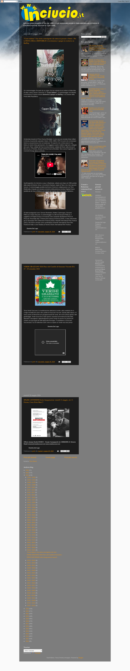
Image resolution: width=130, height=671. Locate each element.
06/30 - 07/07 (31, 540)
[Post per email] (59, 231)
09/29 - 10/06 (31, 507)
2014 (27, 631)
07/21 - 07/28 (31, 532)
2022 (27, 611)
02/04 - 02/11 (31, 598)
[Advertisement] (50, 249)
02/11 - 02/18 (31, 595)
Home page (50, 457)
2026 (27, 470)
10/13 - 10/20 (31, 502)
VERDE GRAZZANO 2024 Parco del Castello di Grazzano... (45, 555)
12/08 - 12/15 (31, 482)
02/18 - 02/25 (31, 593)
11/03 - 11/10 (31, 495)
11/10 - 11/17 (31, 492)
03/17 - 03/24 (31, 583)
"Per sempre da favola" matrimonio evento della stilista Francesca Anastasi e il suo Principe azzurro (97, 48)
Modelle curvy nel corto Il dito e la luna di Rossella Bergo (96, 109)
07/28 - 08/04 (31, 530)
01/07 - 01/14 (31, 605)
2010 (27, 641)
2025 (27, 472)
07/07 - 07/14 (31, 537)
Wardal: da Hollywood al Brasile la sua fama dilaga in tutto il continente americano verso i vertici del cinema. (97, 62)
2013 (27, 633)
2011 (27, 638)
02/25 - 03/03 (31, 590)
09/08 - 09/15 (31, 515)
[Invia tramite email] (63, 232)
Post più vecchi (70, 457)
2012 (27, 636)
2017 (27, 623)
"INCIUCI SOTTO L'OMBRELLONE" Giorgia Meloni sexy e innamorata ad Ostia (96, 77)
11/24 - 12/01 (31, 487)
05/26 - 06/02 (31, 550)
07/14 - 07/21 (31, 535)
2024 (27, 475)
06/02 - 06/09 (31, 547)
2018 (27, 621)
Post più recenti (30, 457)
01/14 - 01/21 (31, 603)
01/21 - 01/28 (31, 600)
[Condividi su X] (66, 232)
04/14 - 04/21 (31, 573)
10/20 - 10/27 (31, 500)
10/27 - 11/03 (31, 497)
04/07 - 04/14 (31, 575)
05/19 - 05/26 (31, 560)
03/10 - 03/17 (31, 585)
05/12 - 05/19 (31, 563)
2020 (27, 616)
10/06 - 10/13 (31, 505)
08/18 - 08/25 (31, 522)
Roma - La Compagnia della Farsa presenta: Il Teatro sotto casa (97, 147)
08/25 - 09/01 (31, 520)
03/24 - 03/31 (31, 580)
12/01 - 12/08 (31, 485)
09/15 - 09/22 (31, 512)
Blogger (81, 657)
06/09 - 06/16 (31, 545)
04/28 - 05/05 (31, 568)
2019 (27, 618)
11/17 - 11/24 (31, 490)
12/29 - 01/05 (31, 477)
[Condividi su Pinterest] (70, 232)
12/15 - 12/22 (31, 480)
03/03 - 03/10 (31, 588)
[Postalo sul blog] (64, 232)
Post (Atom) (33, 461)
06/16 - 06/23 (31, 542)
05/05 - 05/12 (31, 565)
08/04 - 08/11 (31, 527)
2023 (27, 608)
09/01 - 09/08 (31, 517)
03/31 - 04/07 (31, 578)
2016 (27, 626)
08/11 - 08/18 (31, 525)
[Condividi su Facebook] (68, 232)
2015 (27, 628)
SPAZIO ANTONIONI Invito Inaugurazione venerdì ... (42, 557)
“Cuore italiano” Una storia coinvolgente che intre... (42, 552)
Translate (38, 653)
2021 (27, 613)
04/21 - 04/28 (31, 570)
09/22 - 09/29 (31, 510)
